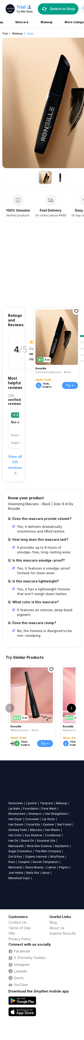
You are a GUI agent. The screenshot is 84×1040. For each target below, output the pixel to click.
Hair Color (15, 835)
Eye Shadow (33, 835)
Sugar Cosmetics (20, 851)
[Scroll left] (9, 708)
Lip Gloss (48, 819)
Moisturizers (16, 813)
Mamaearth (16, 846)
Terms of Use (19, 928)
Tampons (46, 803)
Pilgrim (63, 867)
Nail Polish (64, 824)
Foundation (30, 808)
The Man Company (48, 851)
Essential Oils (46, 840)
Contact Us (17, 922)
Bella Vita (32, 872)
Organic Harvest (36, 856)
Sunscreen (15, 803)
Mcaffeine (57, 856)
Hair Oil (13, 840)
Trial (5, 33)
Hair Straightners (56, 813)
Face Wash (49, 808)
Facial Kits (33, 824)
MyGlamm (62, 846)
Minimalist (15, 867)
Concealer (32, 819)
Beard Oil (27, 840)
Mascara (36, 830)
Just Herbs (15, 872)
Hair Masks (52, 830)
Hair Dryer (15, 819)
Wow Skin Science (39, 846)
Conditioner (53, 835)
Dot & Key (15, 856)
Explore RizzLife (62, 933)
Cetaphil (24, 862)
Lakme (51, 867)
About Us (56, 928)
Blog (53, 922)
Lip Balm (14, 808)
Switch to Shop (62, 9)
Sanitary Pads (17, 830)
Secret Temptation (45, 862)
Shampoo (35, 813)
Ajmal (45, 872)
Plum (11, 862)
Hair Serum (15, 824)
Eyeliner (48, 824)
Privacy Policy (19, 939)
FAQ (11, 933)
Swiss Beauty (34, 867)
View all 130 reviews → (15, 464)
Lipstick (31, 803)
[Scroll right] (71, 708)
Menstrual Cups (19, 878)
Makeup (17, 33)
